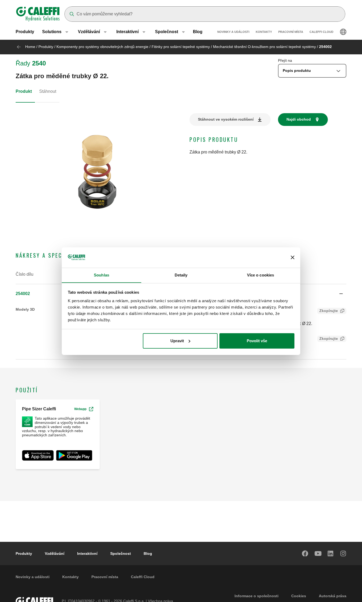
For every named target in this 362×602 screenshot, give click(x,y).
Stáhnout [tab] (47, 91)
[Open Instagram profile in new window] (343, 553)
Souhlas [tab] (101, 275)
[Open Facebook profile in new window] (305, 553)
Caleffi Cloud (321, 31)
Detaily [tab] (181, 275)
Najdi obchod (298, 119)
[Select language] (343, 31)
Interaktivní (87, 553)
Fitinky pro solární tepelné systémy (181, 47)
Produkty (25, 31)
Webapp (80, 409)
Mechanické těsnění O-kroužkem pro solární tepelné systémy (264, 47)
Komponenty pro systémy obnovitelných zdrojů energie (102, 47)
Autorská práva (332, 596)
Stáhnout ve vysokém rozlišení (226, 119)
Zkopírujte (328, 311)
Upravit (177, 341)
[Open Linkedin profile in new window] (330, 553)
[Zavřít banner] (292, 257)
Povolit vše (257, 341)
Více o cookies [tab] (260, 275)
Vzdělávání (54, 553)
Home (30, 47)
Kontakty (264, 31)
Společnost (120, 553)
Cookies (298, 596)
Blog (197, 31)
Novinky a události (233, 31)
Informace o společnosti (257, 596)
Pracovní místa (290, 31)
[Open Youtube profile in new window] (318, 553)
